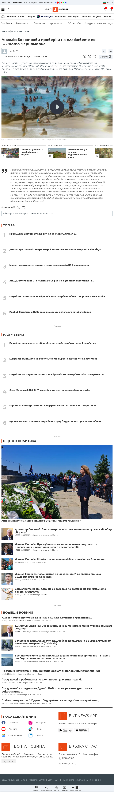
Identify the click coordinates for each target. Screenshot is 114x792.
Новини (11, 16)
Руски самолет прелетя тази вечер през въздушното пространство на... (56, 421)
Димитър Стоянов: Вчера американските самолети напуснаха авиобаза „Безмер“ (64, 530)
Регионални (22, 23)
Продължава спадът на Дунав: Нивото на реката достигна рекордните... (46, 690)
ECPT (56, 780)
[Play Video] (57, 107)
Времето (60, 16)
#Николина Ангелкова (41, 213)
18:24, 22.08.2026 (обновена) (27, 661)
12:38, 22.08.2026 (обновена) (27, 632)
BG (109, 2)
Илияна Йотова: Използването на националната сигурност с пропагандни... (46, 618)
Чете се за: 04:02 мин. (36, 621)
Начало (6, 31)
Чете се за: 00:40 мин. (36, 703)
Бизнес (97, 16)
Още (40, 674)
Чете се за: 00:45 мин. (49, 632)
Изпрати (9, 761)
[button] (75, 788)
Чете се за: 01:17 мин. (48, 661)
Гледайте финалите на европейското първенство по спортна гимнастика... (58, 296)
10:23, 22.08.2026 (9, 683)
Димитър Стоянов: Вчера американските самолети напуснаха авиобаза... (55, 249)
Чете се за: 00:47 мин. (40, 647)
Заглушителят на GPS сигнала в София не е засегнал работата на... (51, 280)
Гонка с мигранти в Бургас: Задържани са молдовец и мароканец (50, 700)
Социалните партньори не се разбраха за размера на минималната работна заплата (60, 590)
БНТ (3, 2)
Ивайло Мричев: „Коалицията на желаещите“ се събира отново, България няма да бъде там (58, 575)
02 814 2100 (68, 758)
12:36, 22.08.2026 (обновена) (13, 621)
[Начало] (3, 17)
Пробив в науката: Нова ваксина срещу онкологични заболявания (50, 312)
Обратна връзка (37, 780)
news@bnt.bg (69, 763)
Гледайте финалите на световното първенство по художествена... (52, 343)
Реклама (57, 326)
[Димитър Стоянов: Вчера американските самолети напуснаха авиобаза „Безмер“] (7, 534)
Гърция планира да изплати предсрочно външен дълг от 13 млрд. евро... (53, 405)
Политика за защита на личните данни (81, 780)
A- (110, 51)
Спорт (31, 16)
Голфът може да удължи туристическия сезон (77, 153)
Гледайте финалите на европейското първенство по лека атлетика (53, 358)
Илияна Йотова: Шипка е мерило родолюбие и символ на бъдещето (60, 559)
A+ (104, 51)
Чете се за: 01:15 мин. (26, 683)
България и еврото (79, 16)
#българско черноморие (15, 213)
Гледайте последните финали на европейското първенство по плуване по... (57, 374)
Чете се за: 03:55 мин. (26, 674)
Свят (21, 16)
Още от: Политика (19, 441)
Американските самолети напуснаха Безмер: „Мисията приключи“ (41, 521)
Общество (74, 23)
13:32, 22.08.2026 (9, 674)
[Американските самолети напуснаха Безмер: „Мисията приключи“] (57, 482)
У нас (27, 31)
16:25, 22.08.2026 (22, 647)
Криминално (56, 23)
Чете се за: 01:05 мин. (27, 695)
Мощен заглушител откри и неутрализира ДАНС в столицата (49, 265)
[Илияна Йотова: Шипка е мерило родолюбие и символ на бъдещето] (7, 564)
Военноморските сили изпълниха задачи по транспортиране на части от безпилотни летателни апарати (62, 657)
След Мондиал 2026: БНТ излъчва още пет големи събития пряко (49, 390)
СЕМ (50, 780)
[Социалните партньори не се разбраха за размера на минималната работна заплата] (7, 594)
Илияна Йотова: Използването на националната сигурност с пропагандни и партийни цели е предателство (56, 545)
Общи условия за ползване (14, 780)
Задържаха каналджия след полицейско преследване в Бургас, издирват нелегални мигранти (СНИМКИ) (63, 642)
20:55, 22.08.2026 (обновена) (14, 703)
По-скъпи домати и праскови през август (32, 152)
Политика (39, 23)
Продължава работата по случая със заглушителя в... (43, 233)
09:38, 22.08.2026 (9, 695)
